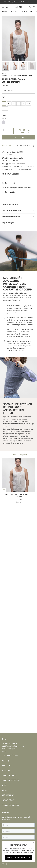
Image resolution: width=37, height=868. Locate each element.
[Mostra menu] (2, 7)
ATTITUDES (6, 770)
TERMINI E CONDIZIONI (11, 805)
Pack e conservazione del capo (11, 216)
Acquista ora (18, 137)
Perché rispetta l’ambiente (10, 204)
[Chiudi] (34, 843)
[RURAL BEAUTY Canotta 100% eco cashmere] (18, 475)
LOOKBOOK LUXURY (9, 775)
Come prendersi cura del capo (11, 210)
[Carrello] (34, 7)
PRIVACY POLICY (8, 800)
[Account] (30, 7)
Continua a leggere (11, 174)
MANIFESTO (6, 765)
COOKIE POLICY (8, 795)
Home (4, 73)
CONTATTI (5, 790)
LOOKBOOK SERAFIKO (10, 780)
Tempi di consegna (8, 223)
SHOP (4, 785)
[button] (7, 7)
